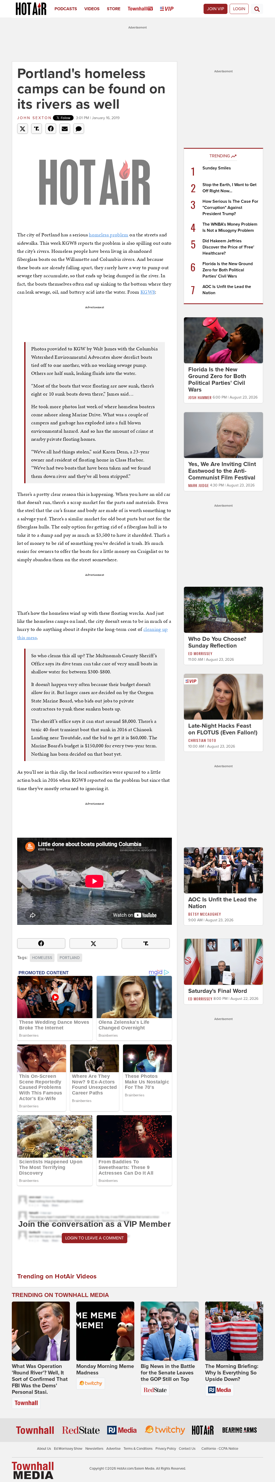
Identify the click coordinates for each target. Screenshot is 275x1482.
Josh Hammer (200, 397)
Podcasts (66, 9)
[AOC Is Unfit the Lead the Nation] (223, 870)
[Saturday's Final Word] (223, 961)
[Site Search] (257, 9)
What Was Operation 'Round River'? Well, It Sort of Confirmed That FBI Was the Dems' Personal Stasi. (40, 1379)
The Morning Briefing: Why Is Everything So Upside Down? (231, 1373)
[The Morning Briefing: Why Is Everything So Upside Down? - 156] (234, 1331)
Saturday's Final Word (217, 990)
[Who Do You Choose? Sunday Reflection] (223, 609)
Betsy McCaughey (204, 914)
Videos (92, 9)
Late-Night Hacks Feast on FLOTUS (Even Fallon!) (223, 729)
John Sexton (34, 118)
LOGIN (239, 9)
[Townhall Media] (32, 1470)
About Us (44, 1449)
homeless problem (108, 234)
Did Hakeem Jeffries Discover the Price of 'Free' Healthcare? (228, 247)
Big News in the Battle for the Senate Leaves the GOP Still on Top (168, 1373)
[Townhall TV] (144, 9)
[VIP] (170, 9)
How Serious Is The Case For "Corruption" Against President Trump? (230, 207)
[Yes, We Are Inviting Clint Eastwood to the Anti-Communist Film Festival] (223, 435)
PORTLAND (70, 957)
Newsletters (94, 1449)
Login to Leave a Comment (94, 1238)
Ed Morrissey (200, 653)
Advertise (113, 1449)
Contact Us (187, 1449)
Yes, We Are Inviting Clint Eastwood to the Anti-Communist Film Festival (222, 471)
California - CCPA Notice (219, 1449)
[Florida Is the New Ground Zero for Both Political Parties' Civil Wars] (223, 340)
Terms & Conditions (138, 1449)
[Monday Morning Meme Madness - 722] (105, 1331)
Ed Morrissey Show (68, 1449)
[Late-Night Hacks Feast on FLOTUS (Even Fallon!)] (223, 696)
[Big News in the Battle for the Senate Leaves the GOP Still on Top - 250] (170, 1331)
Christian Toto (202, 740)
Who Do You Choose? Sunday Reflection (217, 642)
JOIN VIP (215, 9)
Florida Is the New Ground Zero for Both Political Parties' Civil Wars (227, 270)
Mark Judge (198, 485)
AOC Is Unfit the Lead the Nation (222, 903)
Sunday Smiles (216, 168)
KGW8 (147, 292)
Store (113, 9)
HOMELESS (42, 957)
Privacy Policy (165, 1449)
